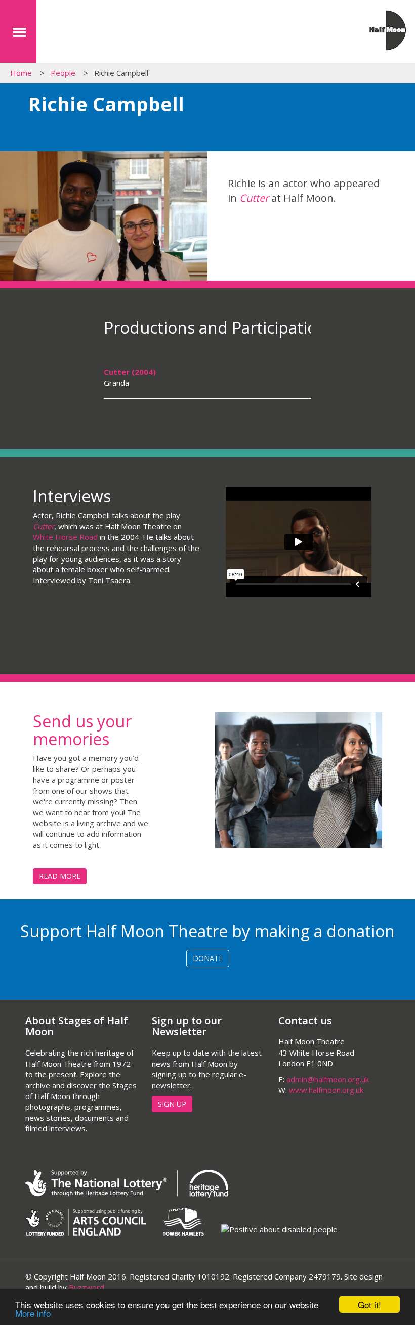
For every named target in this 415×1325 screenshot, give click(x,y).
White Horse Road (65, 537)
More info (33, 1313)
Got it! (369, 1304)
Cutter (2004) (130, 372)
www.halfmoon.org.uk (326, 1090)
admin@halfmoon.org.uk (327, 1079)
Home (21, 73)
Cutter (254, 198)
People (63, 73)
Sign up (172, 1104)
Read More (59, 876)
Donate (208, 958)
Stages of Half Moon (99, 34)
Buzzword (86, 1287)
